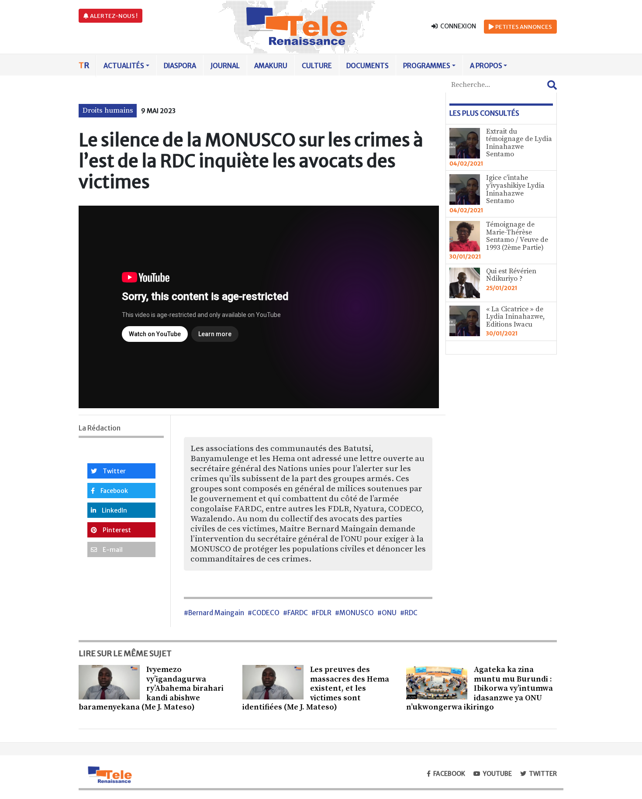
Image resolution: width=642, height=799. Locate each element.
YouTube (497, 774)
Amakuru (270, 66)
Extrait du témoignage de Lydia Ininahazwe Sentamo (519, 143)
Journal (225, 66)
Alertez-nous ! (113, 16)
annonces (523, 27)
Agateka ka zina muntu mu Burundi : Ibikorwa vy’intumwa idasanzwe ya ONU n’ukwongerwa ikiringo (479, 688)
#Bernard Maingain (214, 613)
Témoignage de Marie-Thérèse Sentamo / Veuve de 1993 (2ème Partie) (517, 236)
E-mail (112, 550)
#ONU (387, 613)
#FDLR (321, 613)
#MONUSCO (354, 613)
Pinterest (116, 530)
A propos (486, 66)
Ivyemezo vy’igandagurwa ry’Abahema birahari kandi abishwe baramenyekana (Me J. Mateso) (151, 688)
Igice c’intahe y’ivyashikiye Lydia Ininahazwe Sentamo (515, 189)
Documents (367, 66)
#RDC (409, 613)
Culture (317, 66)
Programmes (426, 66)
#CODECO (264, 613)
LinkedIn (113, 510)
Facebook (113, 491)
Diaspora (180, 66)
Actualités (124, 66)
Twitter (113, 471)
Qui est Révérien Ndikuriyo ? (511, 275)
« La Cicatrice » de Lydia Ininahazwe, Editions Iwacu (515, 317)
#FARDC (295, 613)
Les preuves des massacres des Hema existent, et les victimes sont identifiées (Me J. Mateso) (315, 688)
